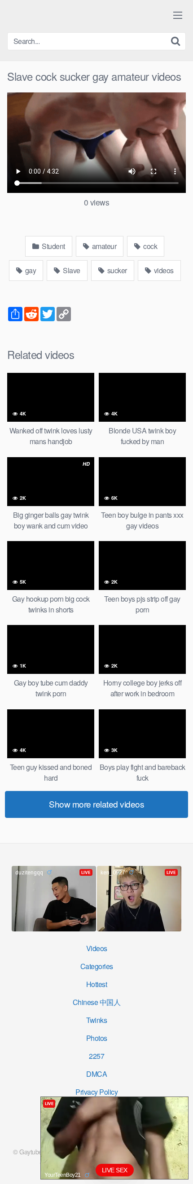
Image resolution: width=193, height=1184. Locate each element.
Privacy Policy (96, 1092)
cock (150, 246)
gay (29, 270)
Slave (70, 270)
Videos (96, 948)
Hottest (96, 984)
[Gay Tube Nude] (61, 15)
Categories (96, 966)
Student (52, 246)
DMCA (96, 1074)
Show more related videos (96, 804)
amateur (103, 246)
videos (163, 270)
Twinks (96, 1020)
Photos (96, 1038)
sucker (116, 270)
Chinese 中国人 (97, 1002)
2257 (96, 1056)
